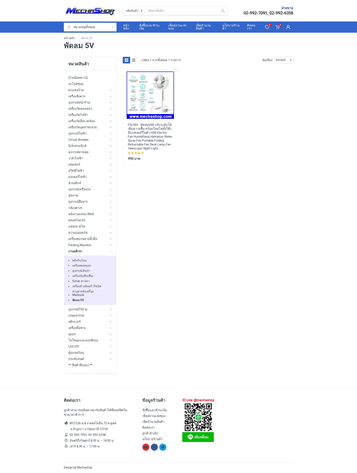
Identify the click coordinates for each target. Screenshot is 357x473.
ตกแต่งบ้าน (76, 90)
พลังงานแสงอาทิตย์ (81, 214)
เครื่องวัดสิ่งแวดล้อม (81, 121)
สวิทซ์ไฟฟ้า (76, 171)
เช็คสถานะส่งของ (153, 416)
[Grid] (126, 60)
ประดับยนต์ (76, 359)
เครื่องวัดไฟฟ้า (78, 115)
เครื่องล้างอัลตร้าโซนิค (86, 286)
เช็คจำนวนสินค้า (153, 422)
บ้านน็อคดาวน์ (78, 78)
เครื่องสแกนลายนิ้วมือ (82, 239)
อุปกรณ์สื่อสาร (78, 202)
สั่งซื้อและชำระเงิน (154, 410)
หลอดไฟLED (76, 220)
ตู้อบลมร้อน (76, 353)
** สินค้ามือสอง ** (80, 365)
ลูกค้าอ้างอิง (150, 433)
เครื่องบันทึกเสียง (82, 276)
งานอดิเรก (75, 251)
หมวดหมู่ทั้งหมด (84, 27)
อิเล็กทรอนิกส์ (77, 146)
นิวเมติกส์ (74, 183)
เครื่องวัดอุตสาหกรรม (82, 127)
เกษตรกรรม (76, 315)
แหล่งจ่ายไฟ (76, 226)
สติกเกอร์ (74, 322)
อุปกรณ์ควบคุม (78, 152)
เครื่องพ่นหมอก (81, 265)
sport (72, 334)
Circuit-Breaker (78, 140)
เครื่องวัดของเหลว (80, 109)
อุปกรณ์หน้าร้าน (79, 102)
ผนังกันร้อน (79, 260)
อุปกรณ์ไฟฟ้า (77, 133)
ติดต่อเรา (148, 427)
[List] (133, 60)
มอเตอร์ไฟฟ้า (77, 177)
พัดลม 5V (78, 300)
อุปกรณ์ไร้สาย (77, 309)
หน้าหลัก (69, 38)
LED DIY (73, 346)
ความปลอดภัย (78, 233)
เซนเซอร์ (74, 164)
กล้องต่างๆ (75, 208)
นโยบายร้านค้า (152, 439)
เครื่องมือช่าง (77, 328)
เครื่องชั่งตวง (76, 96)
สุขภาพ (73, 195)
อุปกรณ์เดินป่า (81, 270)
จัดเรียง (267, 60)
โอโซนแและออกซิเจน (83, 340)
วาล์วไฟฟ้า (75, 158)
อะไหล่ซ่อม (75, 84)
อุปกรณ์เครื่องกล (79, 189)
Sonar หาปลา (81, 281)
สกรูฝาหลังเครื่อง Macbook (83, 293)
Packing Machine (79, 245)
